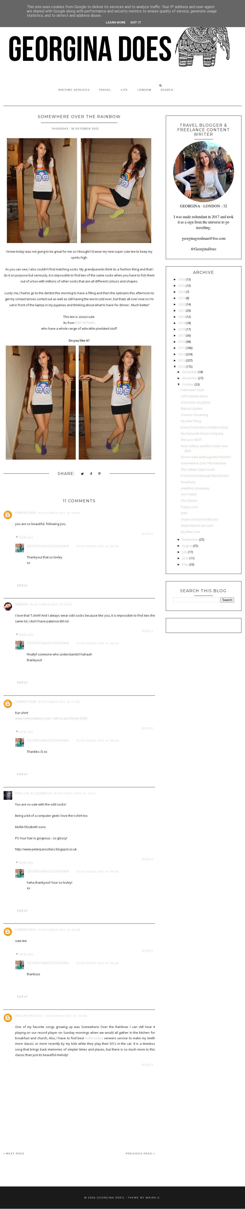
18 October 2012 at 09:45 (59, 512)
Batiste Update (191, 408)
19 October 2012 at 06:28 (97, 740)
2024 (181, 292)
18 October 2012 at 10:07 (51, 604)
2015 (181, 348)
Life (124, 89)
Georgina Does (110, 1197)
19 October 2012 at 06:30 (97, 871)
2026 (181, 279)
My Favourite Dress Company (202, 433)
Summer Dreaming (194, 415)
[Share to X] (82, 474)
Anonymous (28, 1015)
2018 (181, 329)
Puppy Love (189, 507)
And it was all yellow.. (196, 402)
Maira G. (153, 1197)
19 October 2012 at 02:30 (59, 929)
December (189, 372)
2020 (181, 317)
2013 (181, 360)
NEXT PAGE (15, 1153)
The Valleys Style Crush (198, 469)
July (184, 552)
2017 (181, 335)
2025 (181, 285)
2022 (181, 304)
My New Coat (190, 532)
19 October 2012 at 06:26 (97, 546)
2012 (181, 366)
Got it (135, 22)
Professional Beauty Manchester (205, 475)
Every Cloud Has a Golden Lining (204, 427)
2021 (181, 310)
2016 (181, 341)
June (185, 558)
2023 (181, 298)
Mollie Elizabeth (33, 793)
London (144, 89)
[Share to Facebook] (91, 474)
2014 (181, 354)
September (190, 539)
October (188, 384)
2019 (181, 323)
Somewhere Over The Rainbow (203, 463)
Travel (105, 89)
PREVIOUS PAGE (140, 1153)
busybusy (188, 482)
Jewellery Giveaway (195, 488)
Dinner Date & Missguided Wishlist (206, 457)
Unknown (25, 512)
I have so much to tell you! (199, 519)
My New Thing (191, 421)
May (185, 564)
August (187, 545)
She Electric (189, 500)
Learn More (116, 22)
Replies (26, 537)
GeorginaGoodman (48, 546)
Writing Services (73, 89)
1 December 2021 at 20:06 (65, 1015)
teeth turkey (94, 1038)
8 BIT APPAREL (85, 323)
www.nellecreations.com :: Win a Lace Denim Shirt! (51, 718)
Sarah (21, 604)
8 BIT (184, 513)
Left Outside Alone (194, 396)
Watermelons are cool (197, 525)
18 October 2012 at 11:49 (59, 701)
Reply (148, 534)
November (189, 378)
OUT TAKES (189, 494)
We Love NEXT (191, 440)
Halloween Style (192, 390)
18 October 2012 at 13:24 (75, 793)
